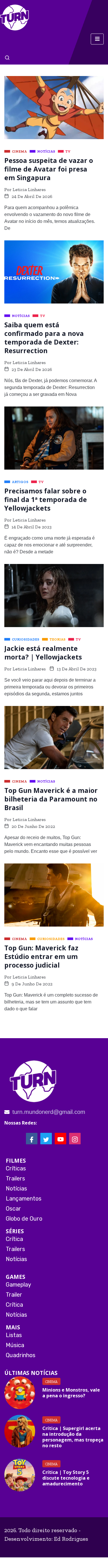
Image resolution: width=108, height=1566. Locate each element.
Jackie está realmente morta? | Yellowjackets (43, 653)
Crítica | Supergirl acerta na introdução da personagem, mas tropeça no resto (72, 1437)
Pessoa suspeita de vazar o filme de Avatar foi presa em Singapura (48, 169)
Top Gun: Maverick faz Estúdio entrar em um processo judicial (41, 956)
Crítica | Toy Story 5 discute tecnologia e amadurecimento (66, 1478)
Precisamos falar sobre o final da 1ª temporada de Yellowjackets (45, 499)
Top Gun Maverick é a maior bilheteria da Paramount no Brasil (51, 799)
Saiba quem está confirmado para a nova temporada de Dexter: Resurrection (44, 337)
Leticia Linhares (29, 189)
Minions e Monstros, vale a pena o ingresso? (71, 1393)
